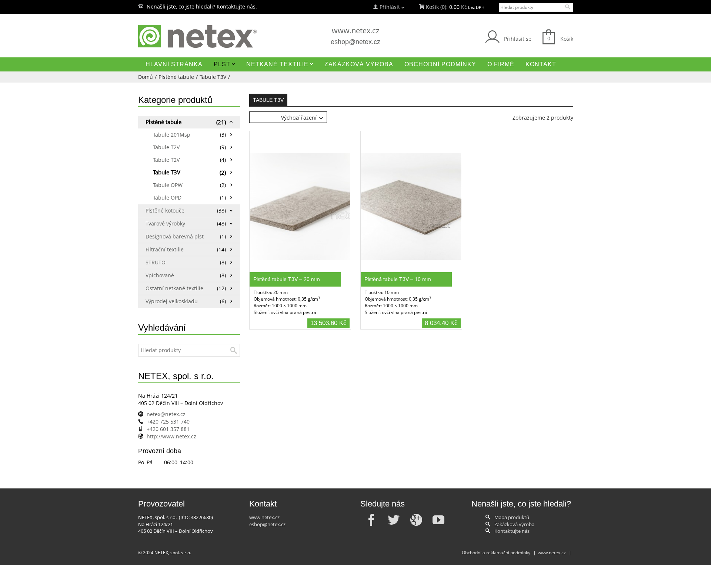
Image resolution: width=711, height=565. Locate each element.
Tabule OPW (168, 184)
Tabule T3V (213, 76)
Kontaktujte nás (512, 531)
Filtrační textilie (165, 249)
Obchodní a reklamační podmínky (496, 552)
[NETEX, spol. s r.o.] (207, 36)
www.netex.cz (355, 31)
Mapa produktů (511, 517)
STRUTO (156, 262)
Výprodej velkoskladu (172, 301)
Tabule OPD (167, 197)
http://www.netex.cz (171, 436)
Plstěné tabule (176, 76)
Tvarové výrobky (165, 223)
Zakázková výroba (514, 524)
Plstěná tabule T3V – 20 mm (286, 279)
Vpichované (160, 275)
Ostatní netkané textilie (172, 288)
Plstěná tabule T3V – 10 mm (397, 279)
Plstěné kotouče (165, 210)
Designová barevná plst (172, 236)
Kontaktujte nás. (237, 6)
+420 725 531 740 (168, 421)
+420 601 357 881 (168, 428)
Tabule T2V (166, 147)
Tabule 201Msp (171, 134)
